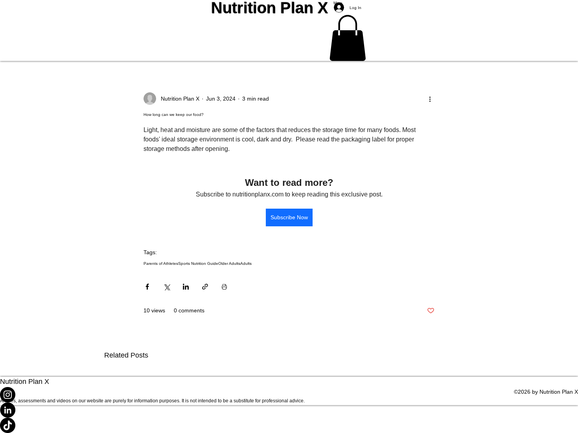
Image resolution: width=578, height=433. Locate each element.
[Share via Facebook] (147, 286)
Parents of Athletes (161, 263)
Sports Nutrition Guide (198, 263)
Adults (246, 263)
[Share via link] (205, 286)
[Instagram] (289, 394)
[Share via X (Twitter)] (166, 286)
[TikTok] (289, 425)
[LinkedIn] (289, 410)
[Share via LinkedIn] (186, 286)
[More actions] (429, 98)
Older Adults (229, 263)
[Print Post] (224, 286)
